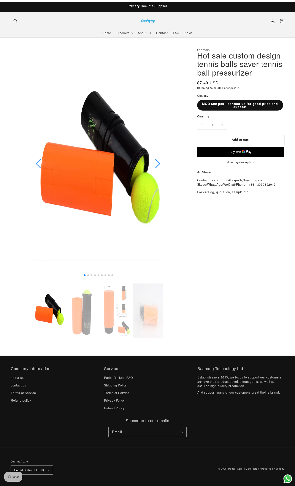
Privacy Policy (114, 400)
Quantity (203, 116)
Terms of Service (23, 393)
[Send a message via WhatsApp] (288, 479)
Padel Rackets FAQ (118, 377)
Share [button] (206, 172)
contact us (18, 385)
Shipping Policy (115, 385)
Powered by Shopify (272, 468)
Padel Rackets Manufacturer (244, 468)
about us (17, 377)
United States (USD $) (29, 470)
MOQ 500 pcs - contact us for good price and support (240, 105)
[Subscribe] (181, 432)
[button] (15, 21)
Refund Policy (114, 408)
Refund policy (21, 400)
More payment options (241, 162)
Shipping (203, 88)
